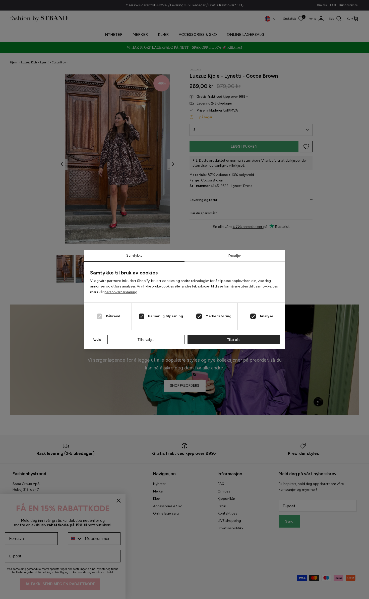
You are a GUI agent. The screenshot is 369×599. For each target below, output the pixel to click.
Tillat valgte (146, 340)
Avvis (97, 340)
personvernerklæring (120, 292)
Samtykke (134, 255)
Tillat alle (233, 340)
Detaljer (234, 256)
